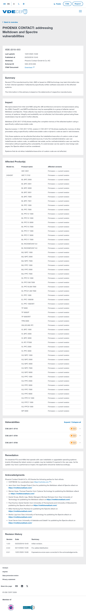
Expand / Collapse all (72, 422)
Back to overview (11, 22)
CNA (67, 4)
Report (78, 4)
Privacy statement (9, 579)
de (4, 4)
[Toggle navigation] (80, 11)
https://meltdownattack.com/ (20, 488)
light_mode (14, 4)
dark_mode (18, 4)
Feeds (58, 4)
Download (29, 67)
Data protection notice (10, 575)
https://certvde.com (41, 482)
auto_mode (23, 4)
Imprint (5, 572)
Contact (5, 568)
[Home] (15, 11)
